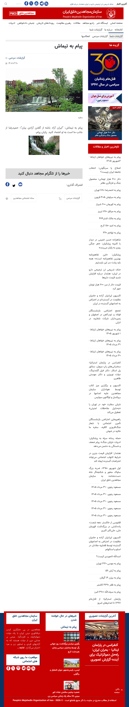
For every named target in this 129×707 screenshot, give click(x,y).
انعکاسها (85, 36)
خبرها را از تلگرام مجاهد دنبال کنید (44, 174)
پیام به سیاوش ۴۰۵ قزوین (107, 197)
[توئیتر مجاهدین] (31, 3)
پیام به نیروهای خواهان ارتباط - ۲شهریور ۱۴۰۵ (105, 159)
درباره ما (108, 30)
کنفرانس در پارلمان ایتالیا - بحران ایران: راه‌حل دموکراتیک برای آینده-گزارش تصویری (104, 652)
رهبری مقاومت (63, 23)
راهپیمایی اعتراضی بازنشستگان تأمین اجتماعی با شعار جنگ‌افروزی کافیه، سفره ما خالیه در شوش (105, 425)
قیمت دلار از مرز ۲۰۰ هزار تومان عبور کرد (106, 4)
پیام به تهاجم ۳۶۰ (112, 233)
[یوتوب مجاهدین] (36, 3)
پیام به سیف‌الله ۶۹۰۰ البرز (107, 592)
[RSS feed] (46, 3)
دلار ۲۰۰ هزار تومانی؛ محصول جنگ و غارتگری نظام (105, 181)
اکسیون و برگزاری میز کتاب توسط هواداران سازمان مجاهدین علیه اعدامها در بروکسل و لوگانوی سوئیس (105, 391)
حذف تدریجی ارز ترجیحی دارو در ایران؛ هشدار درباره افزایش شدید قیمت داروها (105, 274)
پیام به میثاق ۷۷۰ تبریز (109, 212)
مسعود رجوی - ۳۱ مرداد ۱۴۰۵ (106, 487)
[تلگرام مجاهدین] (41, 3)
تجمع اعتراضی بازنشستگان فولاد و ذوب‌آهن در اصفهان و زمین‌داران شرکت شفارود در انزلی (105, 317)
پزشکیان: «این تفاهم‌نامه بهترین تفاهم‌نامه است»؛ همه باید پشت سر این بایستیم (105, 259)
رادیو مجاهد (88, 23)
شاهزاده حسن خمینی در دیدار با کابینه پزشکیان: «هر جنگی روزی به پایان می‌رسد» (105, 244)
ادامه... (20, 648)
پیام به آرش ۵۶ (113, 571)
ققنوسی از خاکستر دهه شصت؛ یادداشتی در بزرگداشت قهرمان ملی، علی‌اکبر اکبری (105, 527)
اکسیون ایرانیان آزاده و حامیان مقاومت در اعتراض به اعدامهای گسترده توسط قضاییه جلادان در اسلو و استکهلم (105, 543)
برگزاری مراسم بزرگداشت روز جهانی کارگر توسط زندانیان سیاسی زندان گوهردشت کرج (65, 648)
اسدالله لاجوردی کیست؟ (108, 557)
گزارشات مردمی (100, 36)
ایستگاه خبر (102, 23)
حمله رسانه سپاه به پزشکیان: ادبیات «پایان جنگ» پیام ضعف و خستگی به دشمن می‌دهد (105, 442)
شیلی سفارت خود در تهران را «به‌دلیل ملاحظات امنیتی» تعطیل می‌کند (105, 408)
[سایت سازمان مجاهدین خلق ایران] (63, 13)
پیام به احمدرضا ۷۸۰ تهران (107, 190)
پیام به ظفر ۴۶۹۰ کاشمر (109, 585)
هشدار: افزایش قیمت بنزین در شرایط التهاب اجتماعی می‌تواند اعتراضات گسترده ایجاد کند (105, 457)
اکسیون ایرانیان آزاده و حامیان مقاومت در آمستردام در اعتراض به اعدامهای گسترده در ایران (105, 300)
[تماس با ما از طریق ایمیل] (28, 668)
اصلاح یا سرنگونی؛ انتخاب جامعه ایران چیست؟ (105, 170)
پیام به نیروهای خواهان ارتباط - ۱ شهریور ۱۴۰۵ (105, 332)
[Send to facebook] (8, 184)
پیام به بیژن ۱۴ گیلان (110, 578)
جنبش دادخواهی (25, 23)
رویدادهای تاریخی (45, 23)
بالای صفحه (118, 690)
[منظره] (44, 90)
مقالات (76, 23)
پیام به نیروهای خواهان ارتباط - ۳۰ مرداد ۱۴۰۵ (105, 354)
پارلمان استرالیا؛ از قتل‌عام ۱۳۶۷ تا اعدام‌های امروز (105, 601)
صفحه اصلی (116, 23)
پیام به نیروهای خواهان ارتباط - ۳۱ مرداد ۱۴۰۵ (105, 343)
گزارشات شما (96, 30)
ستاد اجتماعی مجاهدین (23, 198)
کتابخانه (119, 30)
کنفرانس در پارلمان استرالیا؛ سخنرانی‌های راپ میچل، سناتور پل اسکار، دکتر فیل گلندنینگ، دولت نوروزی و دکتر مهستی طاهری (105, 371)
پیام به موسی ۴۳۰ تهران (108, 564)
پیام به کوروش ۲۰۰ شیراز (108, 204)
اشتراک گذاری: (74, 185)
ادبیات (12, 23)
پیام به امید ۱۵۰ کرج (111, 226)
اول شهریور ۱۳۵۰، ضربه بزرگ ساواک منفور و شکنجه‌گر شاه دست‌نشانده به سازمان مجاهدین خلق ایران (105, 474)
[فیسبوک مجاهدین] (26, 3)
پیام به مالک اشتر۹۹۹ (110, 219)
